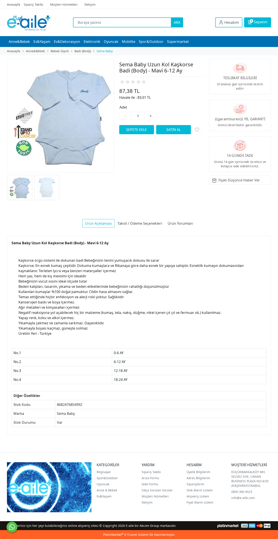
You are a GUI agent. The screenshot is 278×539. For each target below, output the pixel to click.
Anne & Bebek (107, 490)
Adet (123, 107)
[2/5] (124, 81)
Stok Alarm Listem (200, 490)
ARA (177, 22)
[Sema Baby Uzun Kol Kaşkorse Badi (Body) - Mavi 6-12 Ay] (60, 115)
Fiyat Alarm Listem (200, 502)
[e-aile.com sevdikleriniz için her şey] (40, 22)
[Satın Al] (173, 129)
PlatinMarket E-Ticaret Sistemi (126, 534)
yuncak (104, 484)
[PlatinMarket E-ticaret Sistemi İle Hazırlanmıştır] (227, 525)
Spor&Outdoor (107, 478)
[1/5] (122, 81)
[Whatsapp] (12, 527)
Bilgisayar (104, 472)
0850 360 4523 (241, 492)
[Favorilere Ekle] (197, 130)
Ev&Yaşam (104, 496)
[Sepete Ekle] (136, 129)
